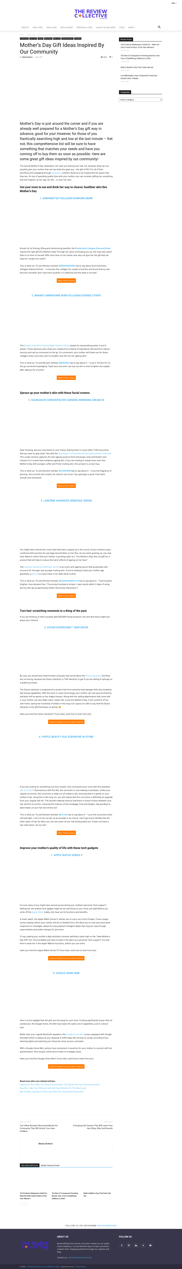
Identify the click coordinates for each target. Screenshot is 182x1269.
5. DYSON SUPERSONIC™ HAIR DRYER (66, 627)
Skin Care (57, 38)
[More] (47, 63)
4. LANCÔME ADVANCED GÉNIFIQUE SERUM (66, 500)
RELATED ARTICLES (29, 1165)
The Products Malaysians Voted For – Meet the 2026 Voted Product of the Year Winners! (34, 1196)
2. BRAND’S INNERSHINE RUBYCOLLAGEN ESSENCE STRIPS (66, 295)
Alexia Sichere (27, 57)
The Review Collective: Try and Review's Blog (43, 1266)
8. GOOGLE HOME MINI (66, 973)
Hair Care (33, 38)
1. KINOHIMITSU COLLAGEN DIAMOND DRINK (66, 198)
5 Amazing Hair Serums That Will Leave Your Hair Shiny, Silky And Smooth (93, 1127)
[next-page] (25, 1204)
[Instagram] (129, 1245)
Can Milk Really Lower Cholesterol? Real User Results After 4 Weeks (139, 77)
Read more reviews (66, 280)
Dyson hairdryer (93, 675)
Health (40, 38)
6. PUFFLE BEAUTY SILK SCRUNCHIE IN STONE (66, 736)
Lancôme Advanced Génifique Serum (41, 567)
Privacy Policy (81, 1266)
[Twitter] (28, 63)
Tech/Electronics (67, 38)
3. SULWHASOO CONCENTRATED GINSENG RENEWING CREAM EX (66, 400)
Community (31, 35)
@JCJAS (63, 814)
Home (22, 35)
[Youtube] (150, 1245)
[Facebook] (22, 63)
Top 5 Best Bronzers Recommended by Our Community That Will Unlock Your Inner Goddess (39, 1128)
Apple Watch (38, 912)
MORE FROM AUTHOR (50, 1165)
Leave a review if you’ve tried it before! (66, 722)
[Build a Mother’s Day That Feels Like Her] (98, 1181)
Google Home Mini (75, 1034)
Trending (78, 38)
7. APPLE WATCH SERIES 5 (66, 855)
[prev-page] (21, 1204)
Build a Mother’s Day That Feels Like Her (137, 67)
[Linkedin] (41, 63)
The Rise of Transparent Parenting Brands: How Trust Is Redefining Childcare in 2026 (65, 1196)
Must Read (48, 38)
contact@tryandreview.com (80, 1257)
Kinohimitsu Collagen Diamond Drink (92, 248)
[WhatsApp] (34, 63)
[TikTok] (143, 1245)
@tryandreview (107, 1225)
